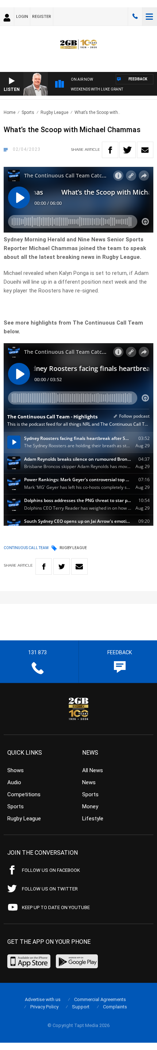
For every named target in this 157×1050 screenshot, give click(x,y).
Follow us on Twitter (50, 889)
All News (92, 770)
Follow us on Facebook (51, 870)
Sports (28, 112)
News (89, 782)
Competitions (24, 794)
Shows (15, 770)
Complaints (115, 1006)
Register (41, 16)
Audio (14, 782)
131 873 (135, 16)
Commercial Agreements (100, 999)
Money (90, 806)
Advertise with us (43, 999)
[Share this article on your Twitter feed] (127, 150)
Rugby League (54, 112)
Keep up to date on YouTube (56, 907)
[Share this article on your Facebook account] (110, 150)
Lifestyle (92, 818)
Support (80, 1006)
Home (9, 112)
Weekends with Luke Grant (97, 89)
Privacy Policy (44, 1006)
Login (22, 16)
